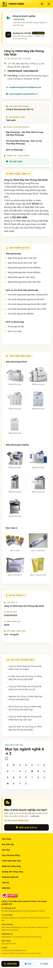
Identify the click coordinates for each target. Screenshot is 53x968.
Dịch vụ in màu (15, 331)
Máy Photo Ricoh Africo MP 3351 (22, 258)
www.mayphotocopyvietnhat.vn (23, 94)
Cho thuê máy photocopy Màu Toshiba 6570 (28, 294)
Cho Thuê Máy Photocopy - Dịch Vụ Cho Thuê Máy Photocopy (24, 142)
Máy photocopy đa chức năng (21, 277)
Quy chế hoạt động (11, 855)
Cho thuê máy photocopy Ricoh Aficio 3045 (27, 309)
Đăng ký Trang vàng (11, 866)
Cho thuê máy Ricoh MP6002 (21, 313)
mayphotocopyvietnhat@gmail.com (25, 87)
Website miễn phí (10, 877)
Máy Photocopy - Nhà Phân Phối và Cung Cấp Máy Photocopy (24, 133)
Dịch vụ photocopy (15, 321)
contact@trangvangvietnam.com (14, 950)
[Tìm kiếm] (42, 3)
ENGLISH (6, 888)
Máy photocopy (13, 253)
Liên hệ (5, 882)
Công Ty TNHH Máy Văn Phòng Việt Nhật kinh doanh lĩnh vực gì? (25, 688)
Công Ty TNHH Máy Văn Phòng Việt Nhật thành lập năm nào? (25, 718)
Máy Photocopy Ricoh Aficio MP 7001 (24, 282)
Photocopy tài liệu (16, 326)
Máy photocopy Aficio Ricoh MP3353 (24, 267)
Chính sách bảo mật (11, 860)
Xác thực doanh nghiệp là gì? (16, 820)
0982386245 (30, 71)
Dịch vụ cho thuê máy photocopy (22, 290)
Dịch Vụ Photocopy (14, 150)
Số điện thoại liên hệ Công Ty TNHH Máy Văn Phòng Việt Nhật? (25, 678)
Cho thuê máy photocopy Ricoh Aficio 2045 (27, 304)
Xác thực (6, 849)
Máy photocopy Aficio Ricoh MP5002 (24, 272)
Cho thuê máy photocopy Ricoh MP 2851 (26, 299)
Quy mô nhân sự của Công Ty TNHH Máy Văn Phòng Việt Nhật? (25, 728)
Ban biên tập (8, 844)
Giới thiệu (6, 839)
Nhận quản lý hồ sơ (28, 827)
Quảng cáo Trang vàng (12, 871)
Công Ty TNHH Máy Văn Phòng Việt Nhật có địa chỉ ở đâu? (25, 667)
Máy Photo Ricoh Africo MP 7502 (22, 263)
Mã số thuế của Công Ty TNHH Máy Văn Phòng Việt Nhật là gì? (25, 708)
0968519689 (14, 71)
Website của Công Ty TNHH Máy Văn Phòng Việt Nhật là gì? (25, 698)
